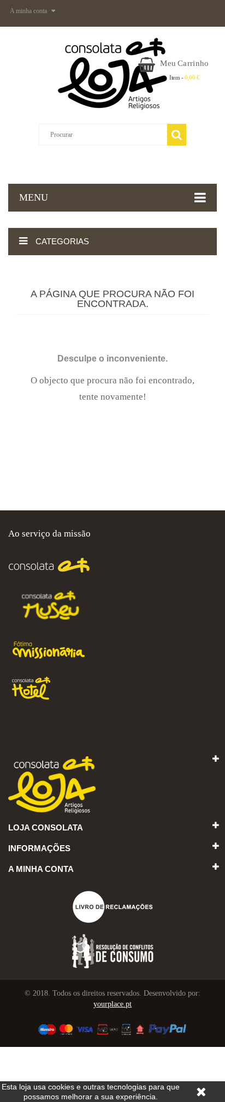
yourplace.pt (112, 1004)
